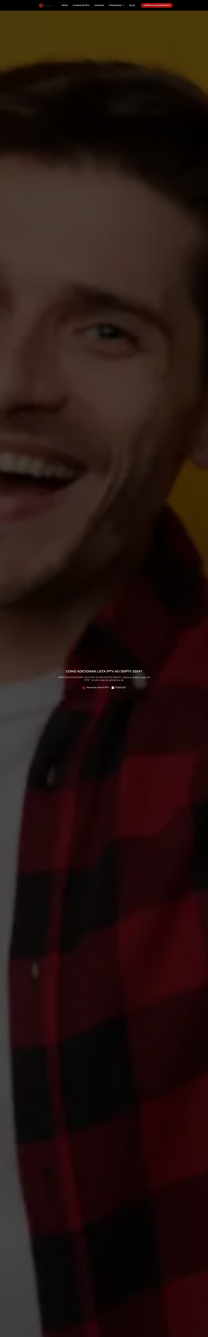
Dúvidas (99, 5)
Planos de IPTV (81, 5)
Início (65, 5)
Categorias (115, 5)
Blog (132, 5)
